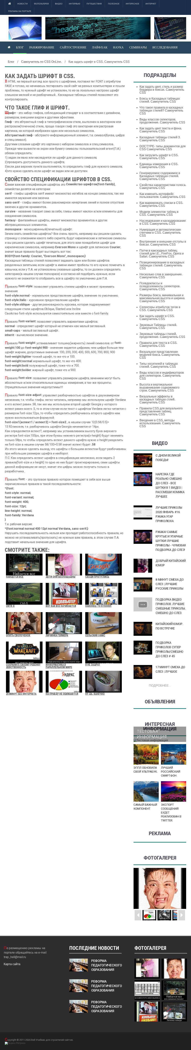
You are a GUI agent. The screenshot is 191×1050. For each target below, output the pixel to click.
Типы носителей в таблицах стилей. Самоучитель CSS (159, 365)
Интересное (132, 3)
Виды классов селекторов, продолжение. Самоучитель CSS (162, 121)
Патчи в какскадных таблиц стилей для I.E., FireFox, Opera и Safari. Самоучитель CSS (162, 253)
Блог (20, 47)
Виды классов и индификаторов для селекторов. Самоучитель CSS (162, 375)
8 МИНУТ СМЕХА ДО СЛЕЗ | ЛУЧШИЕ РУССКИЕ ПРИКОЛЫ (170, 584)
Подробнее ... (160, 685)
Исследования (165, 47)
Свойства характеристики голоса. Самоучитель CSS (163, 186)
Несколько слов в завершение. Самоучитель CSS (161, 276)
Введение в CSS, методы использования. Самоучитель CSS (160, 423)
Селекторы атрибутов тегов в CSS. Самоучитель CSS (160, 309)
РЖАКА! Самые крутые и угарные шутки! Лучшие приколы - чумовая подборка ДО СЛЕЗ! (171, 541)
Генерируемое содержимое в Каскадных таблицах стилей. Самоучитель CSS (160, 176)
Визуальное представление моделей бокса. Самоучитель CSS (160, 354)
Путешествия (94, 3)
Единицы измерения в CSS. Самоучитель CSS (159, 166)
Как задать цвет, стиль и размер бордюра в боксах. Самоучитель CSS (162, 89)
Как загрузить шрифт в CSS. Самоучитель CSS (159, 157)
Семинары (138, 47)
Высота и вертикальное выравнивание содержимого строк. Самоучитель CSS (159, 387)
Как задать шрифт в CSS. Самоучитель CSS (157, 317)
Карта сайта (12, 964)
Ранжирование (41, 47)
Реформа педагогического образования (106, 965)
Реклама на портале (19, 11)
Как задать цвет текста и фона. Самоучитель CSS (161, 130)
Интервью (74, 3)
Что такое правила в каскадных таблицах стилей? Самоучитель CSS (161, 110)
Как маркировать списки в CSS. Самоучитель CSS (161, 204)
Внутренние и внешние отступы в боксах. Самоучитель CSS (163, 243)
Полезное (113, 3)
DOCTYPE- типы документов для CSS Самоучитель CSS (163, 148)
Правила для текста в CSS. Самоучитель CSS (158, 344)
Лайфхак (99, 47)
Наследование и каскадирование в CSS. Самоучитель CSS (163, 222)
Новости (22, 3)
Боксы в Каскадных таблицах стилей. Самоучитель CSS (160, 100)
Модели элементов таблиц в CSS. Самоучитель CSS (159, 213)
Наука (118, 47)
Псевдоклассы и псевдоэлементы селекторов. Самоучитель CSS (160, 286)
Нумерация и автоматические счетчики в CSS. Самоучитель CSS (160, 232)
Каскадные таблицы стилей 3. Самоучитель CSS (160, 139)
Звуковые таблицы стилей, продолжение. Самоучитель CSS (162, 335)
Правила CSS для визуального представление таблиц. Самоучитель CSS (161, 411)
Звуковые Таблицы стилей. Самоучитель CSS (158, 326)
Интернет (150, 3)
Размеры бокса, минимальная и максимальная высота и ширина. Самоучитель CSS (162, 298)
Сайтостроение (73, 47)
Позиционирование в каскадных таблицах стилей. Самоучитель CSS (162, 265)
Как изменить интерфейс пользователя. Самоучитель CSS (162, 195)
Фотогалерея (41, 3)
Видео (58, 3)
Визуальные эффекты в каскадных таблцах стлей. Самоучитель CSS (157, 399)
